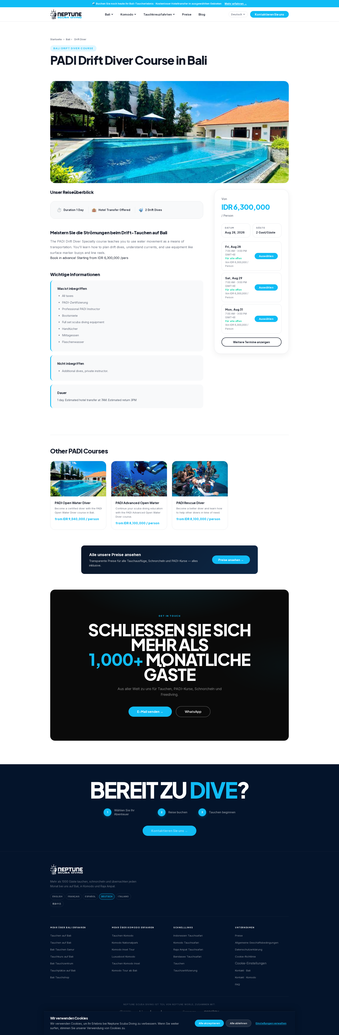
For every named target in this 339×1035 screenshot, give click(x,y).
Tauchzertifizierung (185, 970)
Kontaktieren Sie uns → (169, 831)
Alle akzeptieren (209, 1023)
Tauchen (178, 963)
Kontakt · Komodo (245, 977)
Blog (202, 14)
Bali (107, 14)
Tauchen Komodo (122, 935)
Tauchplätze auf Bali (63, 970)
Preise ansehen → (231, 560)
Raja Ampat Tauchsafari (188, 949)
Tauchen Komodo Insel (126, 963)
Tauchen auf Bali (60, 935)
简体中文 (56, 903)
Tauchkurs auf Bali (61, 956)
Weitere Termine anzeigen (251, 342)
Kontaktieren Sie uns (269, 14)
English (57, 896)
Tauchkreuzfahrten (157, 14)
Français (73, 896)
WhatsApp (193, 711)
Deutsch (236, 14)
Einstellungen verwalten (271, 1023)
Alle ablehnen (238, 1023)
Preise (186, 14)
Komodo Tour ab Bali (124, 970)
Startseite (56, 39)
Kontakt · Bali (243, 970)
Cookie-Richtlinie (245, 956)
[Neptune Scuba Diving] (66, 869)
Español (90, 896)
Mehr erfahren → (236, 3)
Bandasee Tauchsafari (187, 956)
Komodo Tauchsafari (186, 942)
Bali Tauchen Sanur (62, 949)
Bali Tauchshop (59, 977)
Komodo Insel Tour (123, 949)
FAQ (237, 984)
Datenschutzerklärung (248, 949)
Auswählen (266, 256)
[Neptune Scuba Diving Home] (66, 14)
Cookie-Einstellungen (250, 963)
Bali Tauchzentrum (61, 963)
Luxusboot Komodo (123, 956)
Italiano (123, 896)
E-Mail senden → (150, 711)
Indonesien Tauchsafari (188, 935)
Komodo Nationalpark (125, 942)
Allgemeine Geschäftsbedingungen (256, 942)
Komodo (126, 14)
